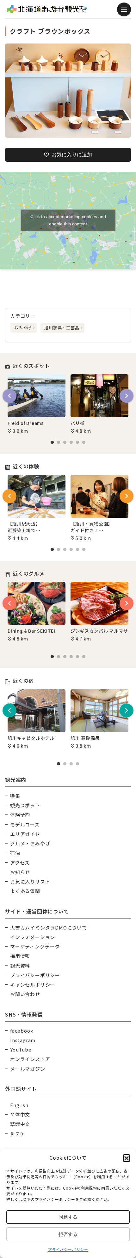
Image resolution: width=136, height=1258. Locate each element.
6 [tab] (84, 442)
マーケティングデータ (35, 946)
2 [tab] (58, 442)
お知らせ (20, 872)
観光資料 (20, 965)
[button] (126, 1158)
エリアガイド (25, 834)
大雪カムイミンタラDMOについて (48, 927)
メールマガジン (27, 1068)
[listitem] (68, 90)
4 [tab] (71, 442)
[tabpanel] (36, 404)
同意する (68, 1217)
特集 (15, 795)
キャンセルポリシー (32, 984)
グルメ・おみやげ (30, 843)
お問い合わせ (25, 994)
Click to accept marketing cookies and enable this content (68, 220)
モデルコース (25, 824)
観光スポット (25, 805)
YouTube (21, 1049)
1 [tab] (52, 442)
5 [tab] (77, 442)
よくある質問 (25, 891)
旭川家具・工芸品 (61, 328)
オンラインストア (30, 1059)
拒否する (68, 1234)
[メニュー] (124, 9)
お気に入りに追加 (72, 154)
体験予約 (20, 814)
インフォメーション (32, 937)
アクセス (20, 862)
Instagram (22, 1040)
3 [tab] (65, 442)
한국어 (17, 1133)
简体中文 (20, 1114)
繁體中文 (20, 1124)
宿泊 (15, 852)
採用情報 (20, 956)
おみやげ (23, 328)
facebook (21, 1030)
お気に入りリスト (30, 881)
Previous (9, 396)
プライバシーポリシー (68, 1249)
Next (126, 396)
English (19, 1105)
